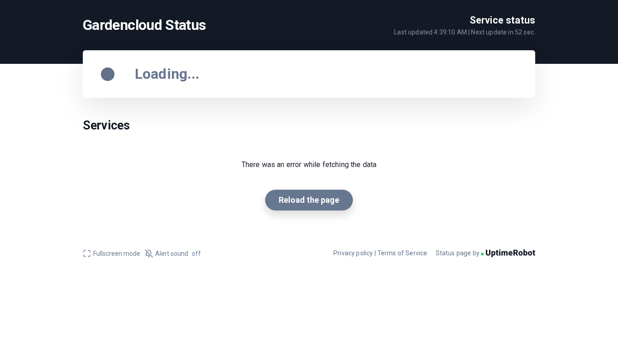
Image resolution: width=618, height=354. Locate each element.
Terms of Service (402, 253)
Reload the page (309, 200)
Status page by (458, 253)
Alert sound (178, 253)
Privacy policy (353, 253)
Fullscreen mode (116, 253)
